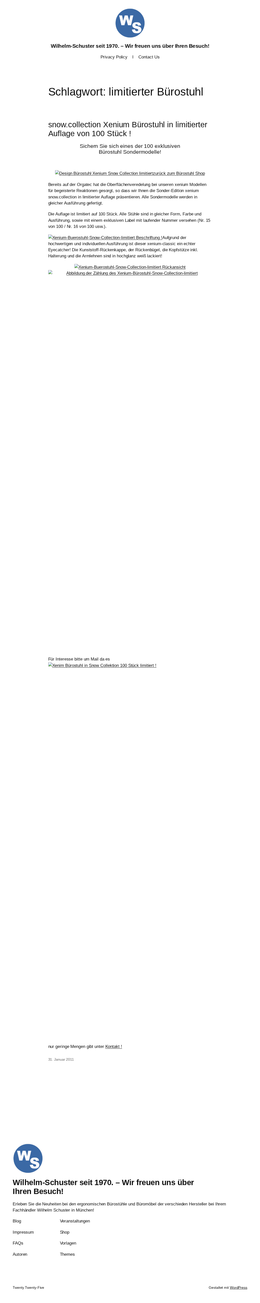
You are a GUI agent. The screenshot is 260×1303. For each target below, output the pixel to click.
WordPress (238, 1287)
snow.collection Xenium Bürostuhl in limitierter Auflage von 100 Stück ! (127, 129)
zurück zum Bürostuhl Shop (179, 173)
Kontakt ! (113, 1046)
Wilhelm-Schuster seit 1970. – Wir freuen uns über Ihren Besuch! (130, 46)
